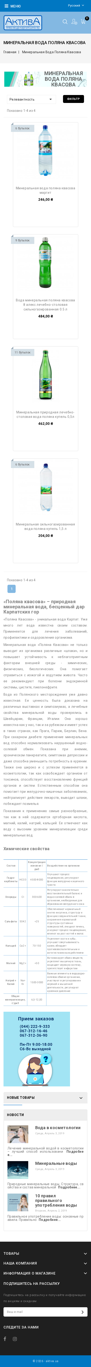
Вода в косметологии (58, 1127)
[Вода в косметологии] (17, 1134)
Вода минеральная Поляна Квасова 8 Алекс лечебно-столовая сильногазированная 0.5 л (45, 304)
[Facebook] (8, 1338)
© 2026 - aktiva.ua (46, 1361)
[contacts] (37, 1049)
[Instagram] (17, 1338)
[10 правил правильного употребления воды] (17, 1202)
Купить (26, 130)
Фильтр (73, 99)
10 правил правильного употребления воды (56, 1200)
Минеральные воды (56, 1163)
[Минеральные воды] (17, 1170)
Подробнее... (69, 1187)
